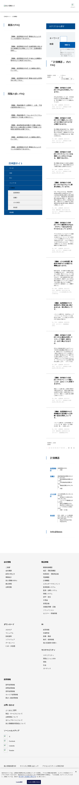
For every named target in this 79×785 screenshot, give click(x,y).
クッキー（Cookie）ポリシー (27, 776)
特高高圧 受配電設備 (51, 574)
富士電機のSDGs (11, 580)
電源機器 (46, 577)
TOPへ (71, 549)
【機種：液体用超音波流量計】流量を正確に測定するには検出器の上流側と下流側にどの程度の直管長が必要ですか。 (26, 127)
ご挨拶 (8, 567)
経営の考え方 (10, 574)
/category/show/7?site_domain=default (7, 178)
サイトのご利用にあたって (29, 766)
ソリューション (48, 610)
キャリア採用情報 (12, 694)
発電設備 (46, 603)
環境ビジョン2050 (49, 658)
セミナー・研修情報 (50, 613)
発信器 (15, 207)
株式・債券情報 (48, 639)
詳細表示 (60, 99)
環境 (44, 662)
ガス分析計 (16, 202)
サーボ (11, 168)
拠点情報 (9, 584)
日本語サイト (7, 16)
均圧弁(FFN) (63, 521)
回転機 (11, 212)
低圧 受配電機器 (49, 570)
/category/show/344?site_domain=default (7, 183)
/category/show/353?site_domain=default (11, 192)
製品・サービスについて (14, 713)
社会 (44, 665)
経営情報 (46, 630)
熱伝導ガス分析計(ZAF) (66, 505)
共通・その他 (63, 510)
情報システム (47, 593)
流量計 (15, 197)
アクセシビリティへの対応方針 (53, 766)
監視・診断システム (50, 590)
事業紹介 (9, 577)
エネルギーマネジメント (51, 584)
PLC (10, 178)
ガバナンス (47, 668)
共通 (61, 470)
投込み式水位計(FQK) (66, 520)
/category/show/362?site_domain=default (11, 202)
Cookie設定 (19, 782)
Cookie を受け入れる (34, 782)
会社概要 (9, 570)
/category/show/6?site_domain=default (7, 168)
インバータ (12, 183)
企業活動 (9, 587)
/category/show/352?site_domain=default (7, 188)
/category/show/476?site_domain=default (7, 173)
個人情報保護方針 (10, 766)
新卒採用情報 (10, 685)
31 (71, 447)
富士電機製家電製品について (16, 723)
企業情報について (12, 717)
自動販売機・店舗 (49, 607)
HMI (10, 173)
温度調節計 (16, 192)
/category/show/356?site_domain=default (11, 197)
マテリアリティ (48, 655)
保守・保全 (47, 597)
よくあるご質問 (11, 710)
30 (68, 447)
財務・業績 (47, 636)
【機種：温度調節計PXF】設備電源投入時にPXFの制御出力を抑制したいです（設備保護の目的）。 (26, 48)
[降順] (73, 79)
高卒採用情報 (10, 691)
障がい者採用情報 (12, 698)
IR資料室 (46, 633)
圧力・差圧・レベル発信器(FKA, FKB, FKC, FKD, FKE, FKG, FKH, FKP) (65, 517)
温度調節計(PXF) (62, 468)
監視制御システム (49, 587)
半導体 (45, 600)
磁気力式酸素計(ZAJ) (65, 503)
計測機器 (12, 188)
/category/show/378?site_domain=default (7, 212)
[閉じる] (76, 772)
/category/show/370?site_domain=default (11, 207)
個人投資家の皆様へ (50, 643)
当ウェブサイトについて (14, 720)
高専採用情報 (10, 688)
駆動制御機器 (47, 567)
